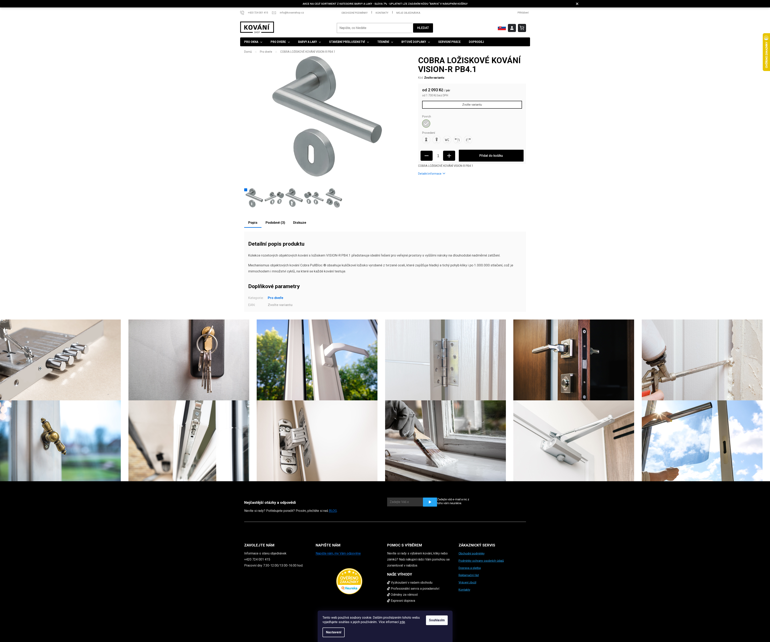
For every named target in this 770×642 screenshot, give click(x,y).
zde (402, 622)
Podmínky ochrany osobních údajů (481, 561)
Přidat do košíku (491, 156)
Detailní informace (429, 173)
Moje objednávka (408, 12)
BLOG (333, 511)
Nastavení (333, 632)
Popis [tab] (252, 223)
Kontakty (382, 12)
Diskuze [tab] (299, 223)
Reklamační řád (469, 575)
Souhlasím (437, 620)
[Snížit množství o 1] (427, 156)
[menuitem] (253, 41)
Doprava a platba (470, 568)
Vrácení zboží (467, 582)
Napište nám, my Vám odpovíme (338, 553)
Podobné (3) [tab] (275, 223)
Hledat (423, 28)
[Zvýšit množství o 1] (449, 156)
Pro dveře (275, 298)
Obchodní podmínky (354, 12)
